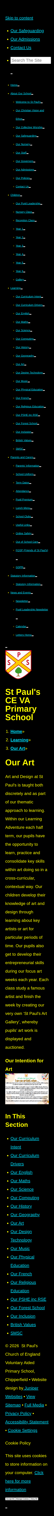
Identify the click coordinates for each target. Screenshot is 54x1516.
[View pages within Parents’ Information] (40, 466)
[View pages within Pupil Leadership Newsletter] (17, 618)
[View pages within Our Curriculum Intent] (42, 297)
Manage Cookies (22, 1499)
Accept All (10, 1499)
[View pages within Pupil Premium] (34, 500)
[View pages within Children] (21, 195)
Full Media (34, 1405)
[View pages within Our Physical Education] (44, 390)
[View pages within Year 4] (24, 255)
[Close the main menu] (6, 647)
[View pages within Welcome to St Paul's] (42, 102)
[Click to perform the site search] (11, 73)
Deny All (34, 1499)
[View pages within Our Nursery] (31, 145)
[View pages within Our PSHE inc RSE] (39, 415)
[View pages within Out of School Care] (39, 542)
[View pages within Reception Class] (36, 221)
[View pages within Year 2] (24, 238)
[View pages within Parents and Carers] (34, 458)
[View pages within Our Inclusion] (32, 432)
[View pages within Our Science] (31, 331)
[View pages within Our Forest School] (38, 424)
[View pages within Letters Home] (33, 635)
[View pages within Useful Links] (31, 525)
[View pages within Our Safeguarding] (37, 136)
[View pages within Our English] (30, 314)
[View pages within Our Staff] (27, 153)
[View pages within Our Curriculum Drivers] (44, 305)
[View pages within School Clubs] (32, 517)
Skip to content (19, 18)
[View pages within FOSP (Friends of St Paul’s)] (17, 559)
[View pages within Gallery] (25, 280)
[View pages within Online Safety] (32, 534)
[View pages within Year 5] (24, 263)
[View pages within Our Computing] (35, 339)
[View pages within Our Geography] (35, 356)
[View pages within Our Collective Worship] (43, 128)
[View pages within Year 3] (24, 246)
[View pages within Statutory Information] (36, 576)
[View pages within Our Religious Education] (45, 407)
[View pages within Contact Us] (30, 187)
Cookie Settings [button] (22, 1430)
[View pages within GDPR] (24, 568)
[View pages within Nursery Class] (33, 212)
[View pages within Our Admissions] (35, 170)
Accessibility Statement (26, 1422)
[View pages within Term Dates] (30, 483)
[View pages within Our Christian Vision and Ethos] (23, 119)
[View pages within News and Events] (32, 593)
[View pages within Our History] (30, 348)
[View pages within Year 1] (24, 229)
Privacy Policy (18, 1413)
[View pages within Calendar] (27, 627)
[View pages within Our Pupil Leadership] (41, 204)
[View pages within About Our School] (32, 94)
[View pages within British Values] (32, 441)
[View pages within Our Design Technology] (44, 373)
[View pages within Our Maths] (29, 322)
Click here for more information (24, 1481)
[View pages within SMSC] (24, 449)
